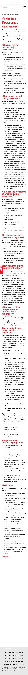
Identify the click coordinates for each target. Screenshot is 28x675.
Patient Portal (20, 4)
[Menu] (24, 7)
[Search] (21, 7)
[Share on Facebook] (3, 561)
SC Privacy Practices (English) (14, 658)
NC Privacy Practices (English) (14, 652)
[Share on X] (3, 570)
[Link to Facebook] (21, 673)
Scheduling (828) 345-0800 (14, 2)
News (22, 664)
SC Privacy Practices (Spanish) (14, 661)
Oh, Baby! (12, 14)
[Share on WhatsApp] (3, 579)
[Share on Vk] (3, 614)
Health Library (6, 14)
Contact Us (6, 667)
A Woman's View (6, 648)
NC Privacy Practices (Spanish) (14, 655)
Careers (6, 664)
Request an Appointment (10, 4)
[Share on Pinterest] (3, 588)
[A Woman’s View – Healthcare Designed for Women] (10, 8)
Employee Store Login (18, 667)
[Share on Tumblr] (3, 605)
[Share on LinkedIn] (3, 597)
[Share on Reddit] (3, 623)
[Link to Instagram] (24, 673)
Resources (16, 14)
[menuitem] (21, 7)
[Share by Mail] (3, 632)
